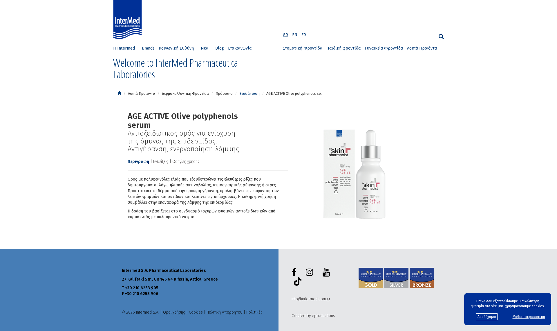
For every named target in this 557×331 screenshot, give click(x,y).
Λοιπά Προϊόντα (422, 48)
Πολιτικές (254, 312)
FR (303, 34)
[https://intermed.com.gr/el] (119, 93)
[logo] (128, 19)
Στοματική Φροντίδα (302, 48)
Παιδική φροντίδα (343, 48)
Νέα (204, 48)
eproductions (323, 315)
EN (294, 34)
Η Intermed (124, 48)
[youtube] (327, 272)
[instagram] (311, 272)
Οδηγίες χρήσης (186, 161)
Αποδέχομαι (487, 317)
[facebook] (295, 272)
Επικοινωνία (240, 48)
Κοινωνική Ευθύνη (176, 48)
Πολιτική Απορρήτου (225, 312)
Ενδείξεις (160, 161)
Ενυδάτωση (249, 93)
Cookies (196, 312)
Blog (219, 48)
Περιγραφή (138, 161)
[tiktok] (296, 282)
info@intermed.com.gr (311, 299)
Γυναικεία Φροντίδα (384, 48)
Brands (148, 48)
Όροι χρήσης (174, 312)
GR (285, 34)
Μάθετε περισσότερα (529, 317)
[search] (441, 36)
